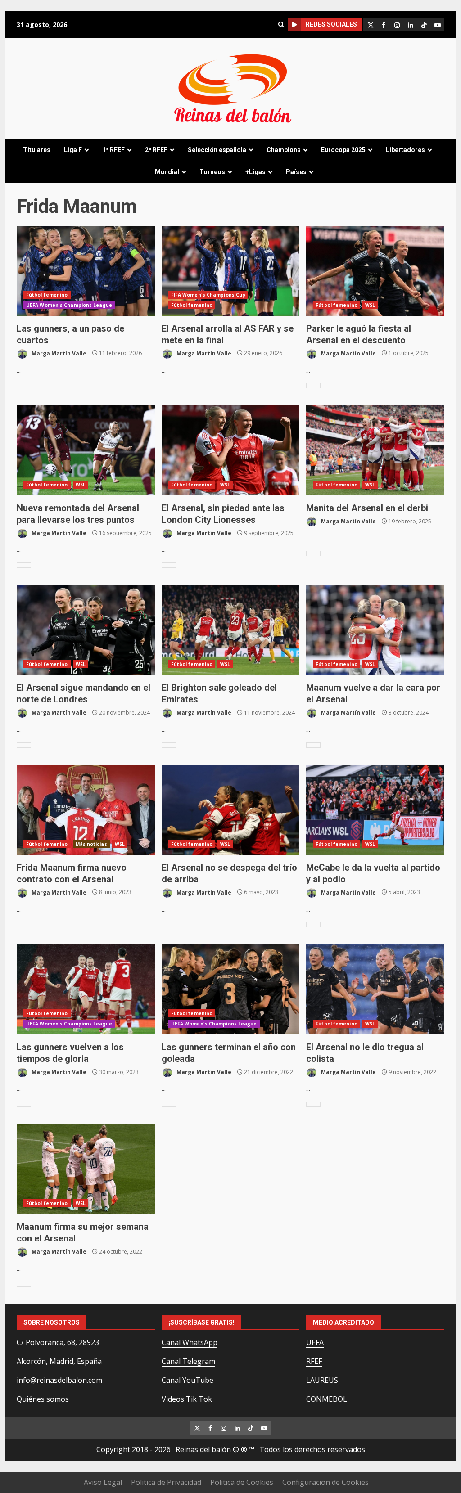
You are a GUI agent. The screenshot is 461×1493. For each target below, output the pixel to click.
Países (296, 171)
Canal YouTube (187, 1380)
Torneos (212, 171)
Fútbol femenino (47, 295)
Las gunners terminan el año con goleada (231, 989)
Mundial (167, 171)
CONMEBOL (326, 1399)
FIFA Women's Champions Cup (208, 295)
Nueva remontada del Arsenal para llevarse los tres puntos (86, 450)
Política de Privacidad (166, 1482)
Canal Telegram (188, 1361)
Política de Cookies (241, 1482)
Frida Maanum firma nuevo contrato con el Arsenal (86, 810)
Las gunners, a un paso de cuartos (86, 271)
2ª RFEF (156, 149)
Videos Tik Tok (187, 1399)
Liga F (73, 149)
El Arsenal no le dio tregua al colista (375, 989)
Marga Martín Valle (58, 353)
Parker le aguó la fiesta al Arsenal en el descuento (375, 271)
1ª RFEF (113, 149)
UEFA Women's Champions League (69, 305)
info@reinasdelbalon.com (59, 1380)
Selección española (217, 149)
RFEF (314, 1361)
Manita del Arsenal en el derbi (375, 450)
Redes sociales (331, 24)
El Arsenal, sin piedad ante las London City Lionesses (231, 450)
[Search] (281, 24)
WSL (370, 305)
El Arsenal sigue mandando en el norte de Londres (86, 630)
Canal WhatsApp (189, 1342)
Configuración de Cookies (325, 1482)
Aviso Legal (103, 1482)
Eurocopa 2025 (343, 149)
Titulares (36, 149)
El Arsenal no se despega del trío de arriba (231, 810)
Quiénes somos (43, 1399)
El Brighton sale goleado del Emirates (231, 630)
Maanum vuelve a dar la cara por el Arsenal (375, 630)
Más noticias (91, 844)
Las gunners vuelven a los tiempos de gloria (86, 989)
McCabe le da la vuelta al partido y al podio (375, 810)
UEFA (315, 1342)
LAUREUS (322, 1380)
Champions (284, 149)
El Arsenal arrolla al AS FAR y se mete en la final (231, 271)
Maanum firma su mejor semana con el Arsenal (86, 1169)
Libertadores (405, 149)
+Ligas (255, 171)
